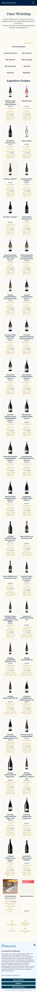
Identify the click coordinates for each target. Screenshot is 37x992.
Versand (11, 115)
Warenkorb (11, 931)
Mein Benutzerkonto (12, 924)
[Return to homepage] (9, 3)
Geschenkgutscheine (25, 931)
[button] (33, 3)
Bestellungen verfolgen (25, 924)
